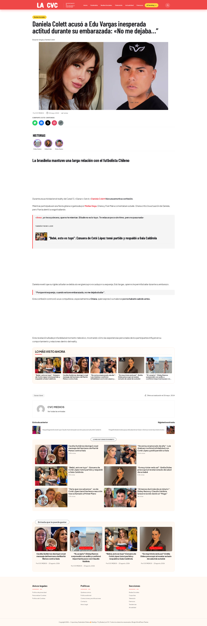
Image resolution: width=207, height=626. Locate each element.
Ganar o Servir (38, 395)
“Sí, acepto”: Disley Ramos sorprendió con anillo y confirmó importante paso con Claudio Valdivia (158, 378)
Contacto (84, 601)
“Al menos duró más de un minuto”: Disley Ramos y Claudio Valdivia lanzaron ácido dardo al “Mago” (153, 491)
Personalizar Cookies (39, 595)
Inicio (85, 5)
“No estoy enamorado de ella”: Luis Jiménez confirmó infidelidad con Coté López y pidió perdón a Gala (103, 378)
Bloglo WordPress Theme (140, 622)
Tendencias (132, 604)
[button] (56, 411)
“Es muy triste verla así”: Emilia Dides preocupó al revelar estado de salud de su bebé (130, 377)
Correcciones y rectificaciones (91, 598)
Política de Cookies (38, 598)
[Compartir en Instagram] (54, 122)
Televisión (118, 5)
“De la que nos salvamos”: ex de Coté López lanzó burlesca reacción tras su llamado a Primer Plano (85, 491)
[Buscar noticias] (167, 5)
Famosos (140, 5)
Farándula (94, 5)
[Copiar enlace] (60, 122)
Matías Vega (91, 206)
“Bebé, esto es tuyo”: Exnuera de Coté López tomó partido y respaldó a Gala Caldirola (47, 377)
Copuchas (132, 595)
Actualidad (129, 5)
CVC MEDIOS (56, 407)
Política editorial (86, 595)
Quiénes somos (86, 592)
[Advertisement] (97, 180)
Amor (39, 217)
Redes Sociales (106, 5)
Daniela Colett (98, 198)
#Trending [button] (150, 5)
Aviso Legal (84, 604)
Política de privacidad (39, 592)
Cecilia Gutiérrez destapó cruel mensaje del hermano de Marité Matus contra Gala (75, 377)
